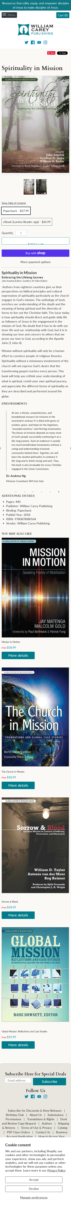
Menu (11, 15)
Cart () (63, 15)
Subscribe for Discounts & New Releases (35, 1110)
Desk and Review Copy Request (34, 1121)
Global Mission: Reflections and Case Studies (24, 1031)
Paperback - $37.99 (16, 211)
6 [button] (58, 491)
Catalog (62, 1127)
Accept (33, 1179)
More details (18, 655)
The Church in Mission (13, 771)
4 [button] (41, 491)
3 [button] (33, 491)
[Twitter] (26, 43)
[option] (37, 448)
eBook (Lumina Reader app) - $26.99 (27, 222)
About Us (36, 1115)
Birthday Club (15, 1115)
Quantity (7, 233)
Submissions (56, 1115)
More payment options (35, 262)
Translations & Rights (40, 1119)
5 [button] (50, 491)
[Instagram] (45, 43)
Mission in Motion (11, 642)
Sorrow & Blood (10, 901)
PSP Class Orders (18, 1132)
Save (53, 53)
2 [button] (24, 491)
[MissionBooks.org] (35, 30)
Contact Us (43, 1132)
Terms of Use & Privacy (36, 1127)
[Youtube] (39, 43)
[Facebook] (33, 43)
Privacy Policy (56, 1170)
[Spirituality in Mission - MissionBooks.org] (28, 187)
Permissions (13, 1119)
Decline (34, 1188)
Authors (47, 1123)
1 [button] (16, 491)
